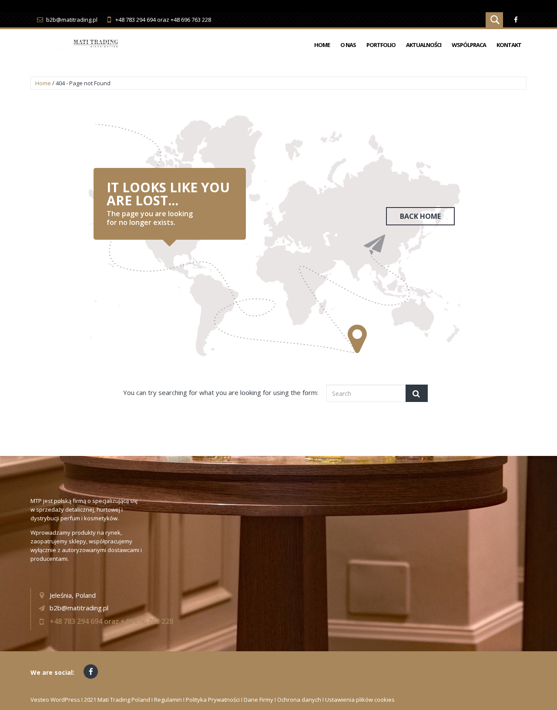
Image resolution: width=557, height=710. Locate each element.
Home (322, 45)
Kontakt (509, 45)
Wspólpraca (469, 45)
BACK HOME (420, 216)
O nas (348, 45)
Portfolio (381, 45)
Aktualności (423, 45)
